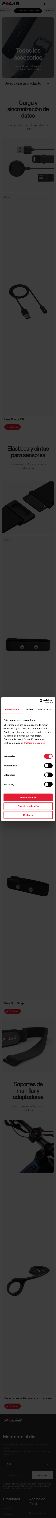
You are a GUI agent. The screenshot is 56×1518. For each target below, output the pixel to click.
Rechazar (28, 815)
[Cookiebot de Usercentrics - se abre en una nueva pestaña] (40, 701)
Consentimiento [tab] (11, 709)
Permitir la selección (28, 806)
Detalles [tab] (29, 709)
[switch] (48, 765)
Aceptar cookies (28, 797)
